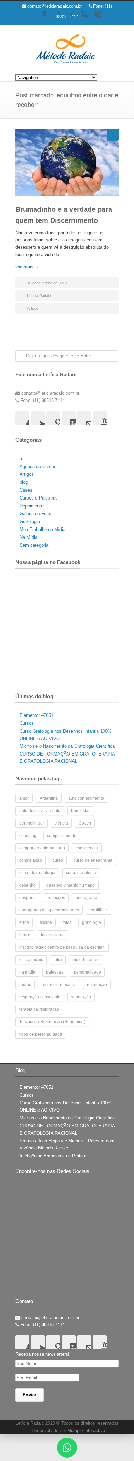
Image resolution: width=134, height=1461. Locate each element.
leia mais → (27, 266)
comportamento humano (42, 848)
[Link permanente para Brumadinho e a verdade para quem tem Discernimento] (67, 163)
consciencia (87, 848)
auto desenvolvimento (39, 810)
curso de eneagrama (93, 860)
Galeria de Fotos (36, 513)
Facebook (53, 18)
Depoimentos (33, 506)
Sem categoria (34, 545)
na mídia (27, 972)
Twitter (39, 18)
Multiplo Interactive (86, 1430)
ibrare (24, 934)
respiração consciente (39, 997)
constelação (30, 860)
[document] (67, 1447)
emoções (56, 897)
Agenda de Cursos (38, 466)
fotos (67, 922)
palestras (54, 972)
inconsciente (53, 934)
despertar (28, 897)
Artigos (33, 308)
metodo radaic (85, 959)
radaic (25, 984)
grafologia (91, 922)
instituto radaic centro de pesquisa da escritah (62, 947)
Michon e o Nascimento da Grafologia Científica (67, 746)
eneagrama (86, 897)
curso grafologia (81, 872)
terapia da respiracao (39, 1009)
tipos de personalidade (40, 1034)
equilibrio (98, 910)
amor (24, 798)
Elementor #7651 (36, 715)
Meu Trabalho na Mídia (42, 529)
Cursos (27, 723)
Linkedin (81, 18)
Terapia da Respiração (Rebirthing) (52, 1021)
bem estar (80, 810)
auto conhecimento (86, 798)
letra (58, 959)
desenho (27, 885)
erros (24, 922)
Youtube (94, 18)
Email (84, 418)
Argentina (49, 798)
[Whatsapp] (67, 1448)
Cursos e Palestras (39, 498)
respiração (97, 984)
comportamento (61, 835)
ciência (61, 823)
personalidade (87, 972)
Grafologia (30, 521)
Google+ (67, 18)
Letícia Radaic (39, 296)
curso (58, 860)
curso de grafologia (37, 872)
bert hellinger (31, 823)
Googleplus (53, 418)
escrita (46, 922)
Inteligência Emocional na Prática (53, 1155)
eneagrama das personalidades (49, 910)
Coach (85, 823)
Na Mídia (28, 537)
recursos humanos (59, 984)
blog (24, 482)
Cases (26, 490)
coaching (27, 835)
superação (81, 997)
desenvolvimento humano (70, 885)
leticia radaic (31, 959)
